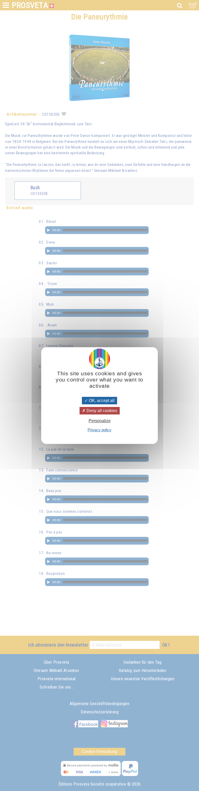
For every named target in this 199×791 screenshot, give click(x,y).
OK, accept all (101, 400)
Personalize (100, 421)
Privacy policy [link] (99, 430)
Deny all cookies (101, 410)
